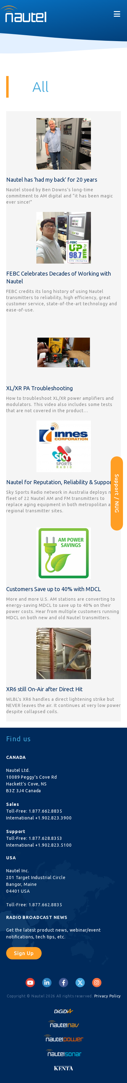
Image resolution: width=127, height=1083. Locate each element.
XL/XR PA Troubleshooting (39, 388)
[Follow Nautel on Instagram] (96, 982)
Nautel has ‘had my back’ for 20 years (51, 179)
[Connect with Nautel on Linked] (46, 982)
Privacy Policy (107, 996)
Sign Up (24, 953)
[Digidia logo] (63, 1009)
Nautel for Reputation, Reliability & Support (60, 482)
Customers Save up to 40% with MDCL (53, 589)
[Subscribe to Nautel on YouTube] (30, 982)
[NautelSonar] (63, 1052)
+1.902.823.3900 (53, 817)
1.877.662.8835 (45, 811)
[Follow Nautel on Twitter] (80, 982)
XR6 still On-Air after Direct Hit (44, 689)
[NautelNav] (63, 1024)
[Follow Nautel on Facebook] (63, 982)
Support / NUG (117, 493)
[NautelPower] (63, 1038)
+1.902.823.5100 (53, 845)
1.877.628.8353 (45, 838)
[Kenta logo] (63, 1067)
